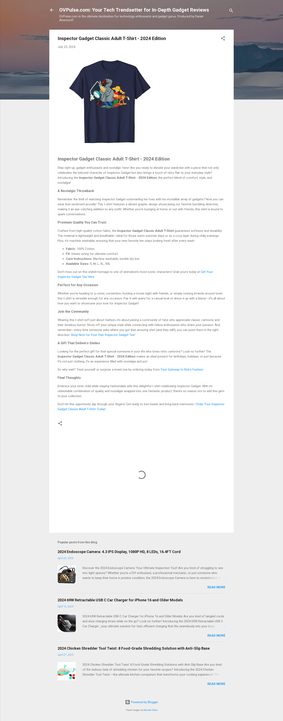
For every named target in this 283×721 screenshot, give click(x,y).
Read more (216, 587)
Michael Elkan (151, 710)
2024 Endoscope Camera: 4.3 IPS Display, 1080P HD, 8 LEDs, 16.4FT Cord (119, 552)
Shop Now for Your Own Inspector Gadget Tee (102, 335)
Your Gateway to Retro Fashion (182, 369)
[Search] (231, 11)
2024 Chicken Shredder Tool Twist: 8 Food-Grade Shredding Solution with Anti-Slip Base (134, 648)
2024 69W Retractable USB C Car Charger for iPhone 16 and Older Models (120, 600)
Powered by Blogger (144, 702)
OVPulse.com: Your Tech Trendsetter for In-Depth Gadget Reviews (134, 10)
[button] (222, 39)
